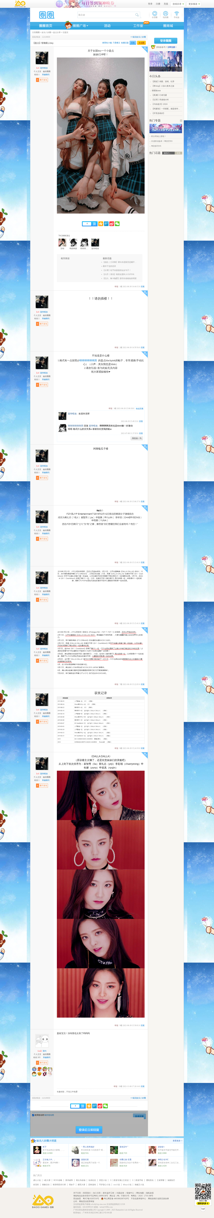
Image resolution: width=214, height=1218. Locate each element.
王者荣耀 (160, 1180)
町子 (45, 1147)
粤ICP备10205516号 (91, 1198)
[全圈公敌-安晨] (114, 1163)
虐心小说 (37, 1180)
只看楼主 (116, 43)
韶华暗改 (44, 68)
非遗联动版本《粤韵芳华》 (162, 141)
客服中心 (130, 1193)
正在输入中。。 (49, 1159)
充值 (166, 4)
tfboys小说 (127, 1185)
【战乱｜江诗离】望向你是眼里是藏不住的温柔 (120, 262)
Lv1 (37, 68)
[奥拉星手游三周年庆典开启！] (165, 132)
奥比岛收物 (80, 1180)
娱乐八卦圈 (46, 32)
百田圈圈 (36, 32)
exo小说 (116, 1185)
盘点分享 (57, 32)
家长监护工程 (108, 1193)
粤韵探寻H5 (156, 146)
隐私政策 (150, 1193)
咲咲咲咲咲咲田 (88, 360)
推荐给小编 (107, 43)
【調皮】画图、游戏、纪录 (163, 81)
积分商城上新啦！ (158, 136)
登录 (150, 4)
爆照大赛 (81, 1185)
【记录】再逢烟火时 (160, 100)
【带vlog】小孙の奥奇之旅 (163, 86)
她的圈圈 (46, 71)
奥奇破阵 (69, 1180)
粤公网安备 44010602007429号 (116, 1198)
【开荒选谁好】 (158, 113)
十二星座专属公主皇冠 (119, 1180)
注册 (158, 4)
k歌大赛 (47, 1180)
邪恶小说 (103, 1180)
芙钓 (44, 1051)
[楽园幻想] (76, 1163)
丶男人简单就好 (87, 1147)
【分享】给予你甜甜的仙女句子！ (117, 270)
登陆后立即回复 (89, 1130)
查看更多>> (178, 1141)
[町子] (37, 1150)
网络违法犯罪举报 (86, 1201)
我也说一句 (136, 438)
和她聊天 (46, 74)
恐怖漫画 (92, 1185)
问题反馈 (120, 1193)
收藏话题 (125, 43)
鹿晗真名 (150, 1180)
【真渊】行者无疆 (159, 95)
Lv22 (40, 1051)
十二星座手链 (137, 1180)
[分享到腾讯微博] (106, 223)
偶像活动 (46, 1185)
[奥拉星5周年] (165, 61)
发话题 (141, 43)
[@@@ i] (152, 1150)
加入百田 (97, 1193)
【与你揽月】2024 (159, 104)
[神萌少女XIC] (152, 1163)
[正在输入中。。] (37, 1163)
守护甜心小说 (104, 1185)
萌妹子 (72, 1185)
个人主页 (37, 71)
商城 (168, 25)
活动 (106, 25)
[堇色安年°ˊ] (114, 1150)
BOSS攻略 (58, 1180)
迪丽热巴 (171, 1180)
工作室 (137, 25)
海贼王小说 (139, 1185)
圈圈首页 (45, 25)
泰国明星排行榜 (59, 1185)
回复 (133, 43)
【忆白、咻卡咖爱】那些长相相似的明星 (120, 278)
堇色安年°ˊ (124, 1147)
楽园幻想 (85, 1159)
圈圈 (53, 15)
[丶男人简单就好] (76, 1150)
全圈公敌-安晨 (125, 1159)
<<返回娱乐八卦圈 (138, 37)
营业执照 (77, 1198)
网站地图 (140, 1193)
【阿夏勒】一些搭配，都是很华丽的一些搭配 (167, 109)
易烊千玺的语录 (109, 266)
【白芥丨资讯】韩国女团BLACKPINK (118, 274)
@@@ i (161, 1147)
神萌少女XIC (163, 1159)
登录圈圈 (165, 40)
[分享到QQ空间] (100, 223)
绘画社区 (92, 1180)
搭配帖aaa (156, 90)
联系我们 (87, 1193)
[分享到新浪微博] (111, 223)
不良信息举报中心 (138, 1198)
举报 (116, 286)
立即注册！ (172, 47)
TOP (203, 1209)
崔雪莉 (36, 1185)
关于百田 (77, 1193)
